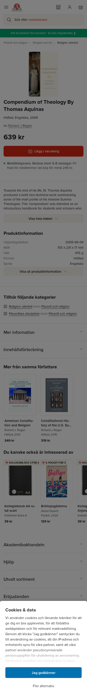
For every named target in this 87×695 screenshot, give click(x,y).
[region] (43, 648)
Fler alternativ (43, 686)
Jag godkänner (44, 672)
